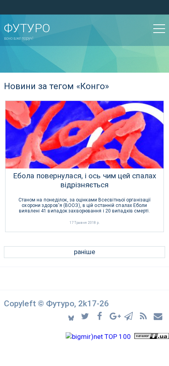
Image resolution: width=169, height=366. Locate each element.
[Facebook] (101, 315)
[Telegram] (130, 315)
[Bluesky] (71, 315)
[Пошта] (158, 315)
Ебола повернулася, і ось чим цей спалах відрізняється (84, 180)
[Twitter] (86, 315)
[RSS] (144, 315)
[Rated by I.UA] (151, 336)
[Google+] (115, 315)
